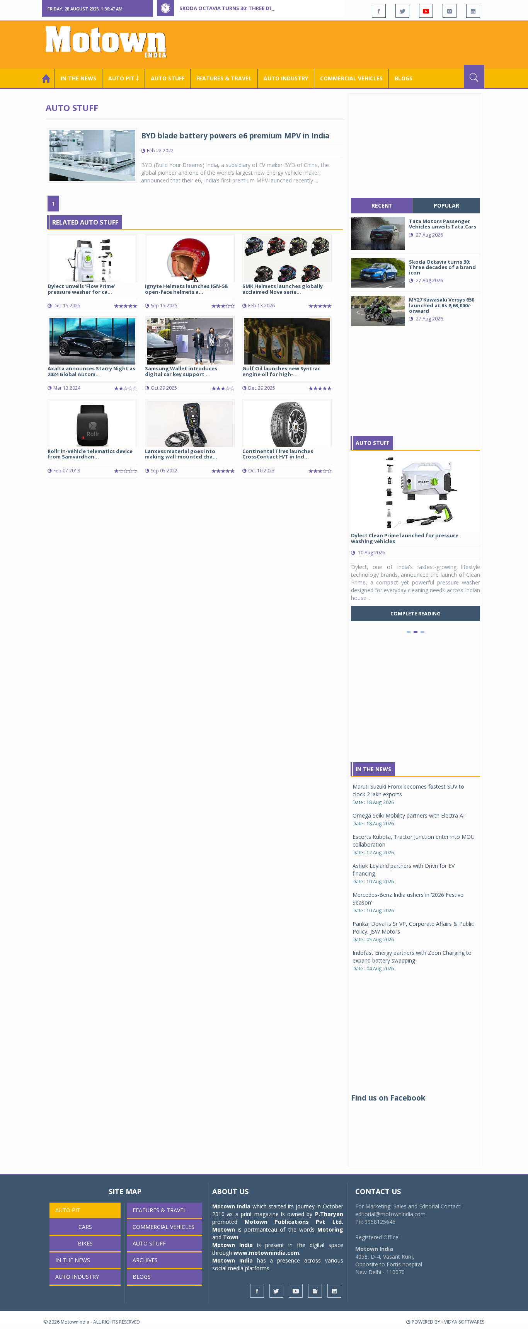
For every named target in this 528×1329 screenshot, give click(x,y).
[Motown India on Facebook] (379, 11)
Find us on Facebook (388, 1098)
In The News (373, 769)
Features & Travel (224, 78)
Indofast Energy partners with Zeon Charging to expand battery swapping (412, 956)
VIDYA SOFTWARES (464, 1322)
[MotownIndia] (111, 41)
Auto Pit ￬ (123, 78)
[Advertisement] (343, 43)
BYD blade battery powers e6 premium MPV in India (235, 136)
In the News (78, 78)
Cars (85, 1226)
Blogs (403, 78)
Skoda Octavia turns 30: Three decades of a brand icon (256, 8)
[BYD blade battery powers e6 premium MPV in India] (92, 154)
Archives (145, 1260)
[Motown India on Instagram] (449, 11)
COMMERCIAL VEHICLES (351, 78)
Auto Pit (67, 1210)
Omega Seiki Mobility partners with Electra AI (409, 815)
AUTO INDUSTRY (286, 78)
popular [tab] (446, 205)
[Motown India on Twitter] (402, 11)
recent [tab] (382, 205)
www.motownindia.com (266, 1252)
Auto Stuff (167, 78)
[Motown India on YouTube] (426, 11)
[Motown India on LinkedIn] (473, 11)
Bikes (85, 1243)
